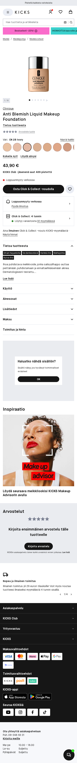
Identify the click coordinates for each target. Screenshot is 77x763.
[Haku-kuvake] (71, 22)
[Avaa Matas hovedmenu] (8, 12)
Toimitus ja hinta (14, 329)
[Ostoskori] (70, 12)
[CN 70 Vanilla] (67, 147)
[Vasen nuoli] (60, 594)
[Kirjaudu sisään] (50, 12)
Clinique (8, 108)
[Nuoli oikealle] (71, 594)
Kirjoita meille (11, 738)
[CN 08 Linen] (7, 147)
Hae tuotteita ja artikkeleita (22, 22)
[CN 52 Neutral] (47, 147)
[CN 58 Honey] (57, 147)
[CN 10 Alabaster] (17, 147)
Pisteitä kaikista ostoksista (38, 2)
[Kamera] (65, 22)
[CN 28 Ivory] (27, 147)
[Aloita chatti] (68, 754)
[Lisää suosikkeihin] (70, 189)
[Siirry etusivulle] (22, 12)
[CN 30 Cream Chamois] (37, 147)
